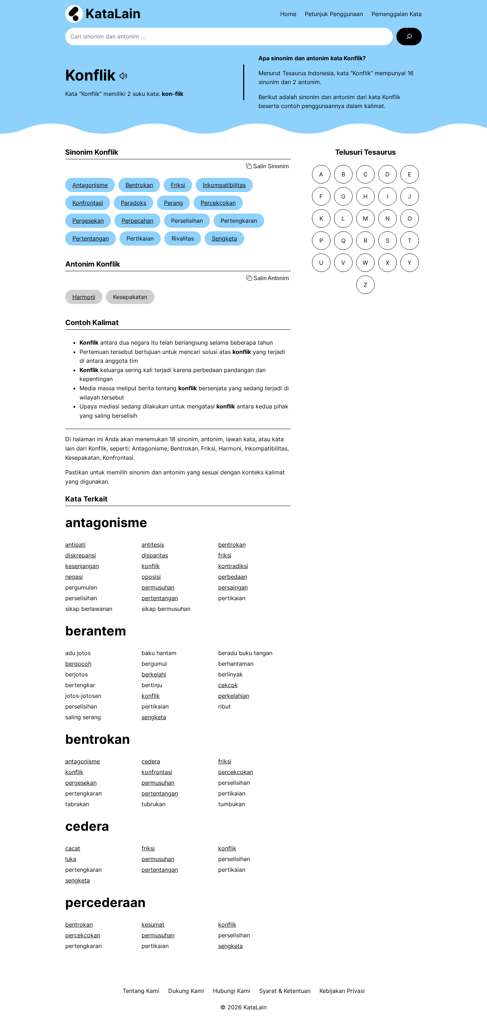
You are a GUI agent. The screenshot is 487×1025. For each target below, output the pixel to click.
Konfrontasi (87, 202)
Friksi (178, 185)
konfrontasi (157, 772)
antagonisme (106, 522)
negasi (74, 576)
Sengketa (224, 238)
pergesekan (81, 782)
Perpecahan (137, 220)
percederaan (105, 902)
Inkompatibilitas (224, 185)
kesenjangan (82, 566)
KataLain (113, 13)
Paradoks (133, 202)
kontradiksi (233, 566)
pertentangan (160, 598)
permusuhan (158, 587)
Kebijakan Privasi (342, 990)
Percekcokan (218, 202)
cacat (72, 848)
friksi (224, 555)
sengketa (154, 717)
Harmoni (83, 296)
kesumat (153, 924)
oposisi (151, 576)
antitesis (153, 544)
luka (70, 858)
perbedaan (232, 576)
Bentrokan (139, 185)
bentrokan (232, 544)
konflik (151, 566)
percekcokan (235, 772)
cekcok (228, 685)
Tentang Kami (141, 990)
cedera (151, 761)
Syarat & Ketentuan (285, 990)
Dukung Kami (186, 990)
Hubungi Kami (231, 990)
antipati (75, 544)
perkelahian (233, 695)
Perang (173, 202)
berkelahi (154, 674)
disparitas (155, 555)
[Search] (409, 36)
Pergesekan (88, 220)
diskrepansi (80, 555)
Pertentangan (90, 238)
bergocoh (78, 663)
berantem (95, 631)
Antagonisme (90, 185)
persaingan (233, 587)
